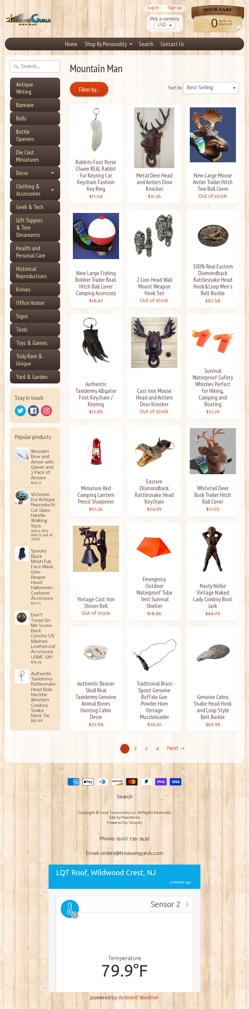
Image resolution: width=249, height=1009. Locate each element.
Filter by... (89, 89)
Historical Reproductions (31, 272)
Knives (23, 289)
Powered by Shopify (124, 823)
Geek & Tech (29, 207)
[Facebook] (33, 410)
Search (146, 44)
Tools (21, 329)
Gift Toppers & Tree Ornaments (29, 227)
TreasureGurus (122, 813)
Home (71, 44)
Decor (22, 173)
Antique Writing (24, 88)
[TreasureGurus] (28, 19)
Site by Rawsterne (124, 818)
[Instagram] (46, 410)
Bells (21, 118)
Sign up (175, 8)
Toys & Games (31, 343)
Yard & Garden (32, 377)
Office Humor (30, 303)
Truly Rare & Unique (29, 359)
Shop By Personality (106, 44)
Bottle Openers (25, 135)
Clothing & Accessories (28, 189)
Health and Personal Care (30, 251)
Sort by (175, 88)
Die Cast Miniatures (27, 156)
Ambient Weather (138, 998)
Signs (22, 316)
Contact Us (172, 44)
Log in (153, 8)
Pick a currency (164, 19)
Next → (176, 748)
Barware (25, 105)
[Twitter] (20, 410)
